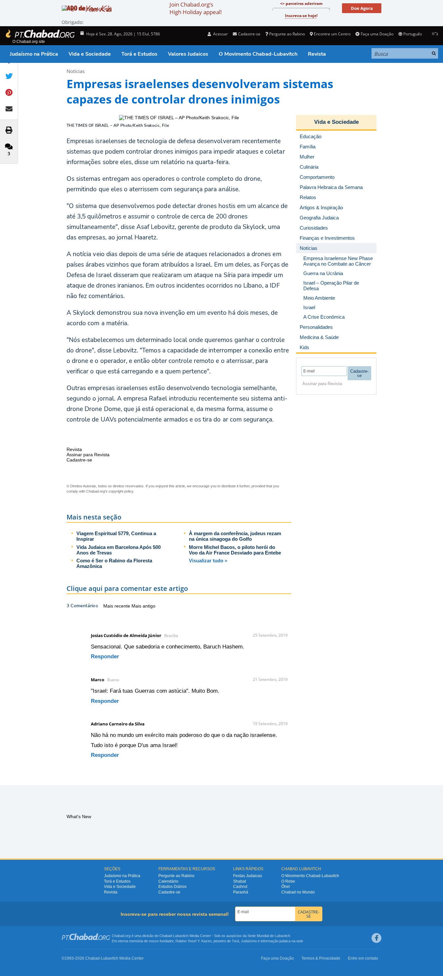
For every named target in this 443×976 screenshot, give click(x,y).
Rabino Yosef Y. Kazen (193, 941)
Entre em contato (363, 958)
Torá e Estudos (139, 54)
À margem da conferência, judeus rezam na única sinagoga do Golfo (235, 536)
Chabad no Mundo (298, 892)
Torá (235, 941)
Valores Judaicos (188, 54)
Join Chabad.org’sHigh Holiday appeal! (196, 8)
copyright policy (121, 491)
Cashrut (240, 886)
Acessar (220, 34)
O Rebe (288, 881)
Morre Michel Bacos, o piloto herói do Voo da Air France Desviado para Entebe (235, 549)
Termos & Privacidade (320, 958)
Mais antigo (143, 606)
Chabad (165, 936)
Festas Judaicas (247, 875)
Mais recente (117, 606)
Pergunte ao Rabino (287, 34)
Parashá (240, 892)
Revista (317, 54)
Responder (105, 656)
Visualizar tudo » (208, 560)
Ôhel (285, 886)
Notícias (76, 71)
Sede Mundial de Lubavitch (269, 936)
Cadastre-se (169, 892)
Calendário (168, 881)
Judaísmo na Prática (34, 54)
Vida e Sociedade (90, 54)
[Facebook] (376, 938)
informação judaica (276, 941)
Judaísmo (249, 941)
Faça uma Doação (377, 34)
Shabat (239, 881)
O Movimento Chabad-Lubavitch (258, 54)
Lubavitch (181, 936)
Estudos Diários (172, 886)
